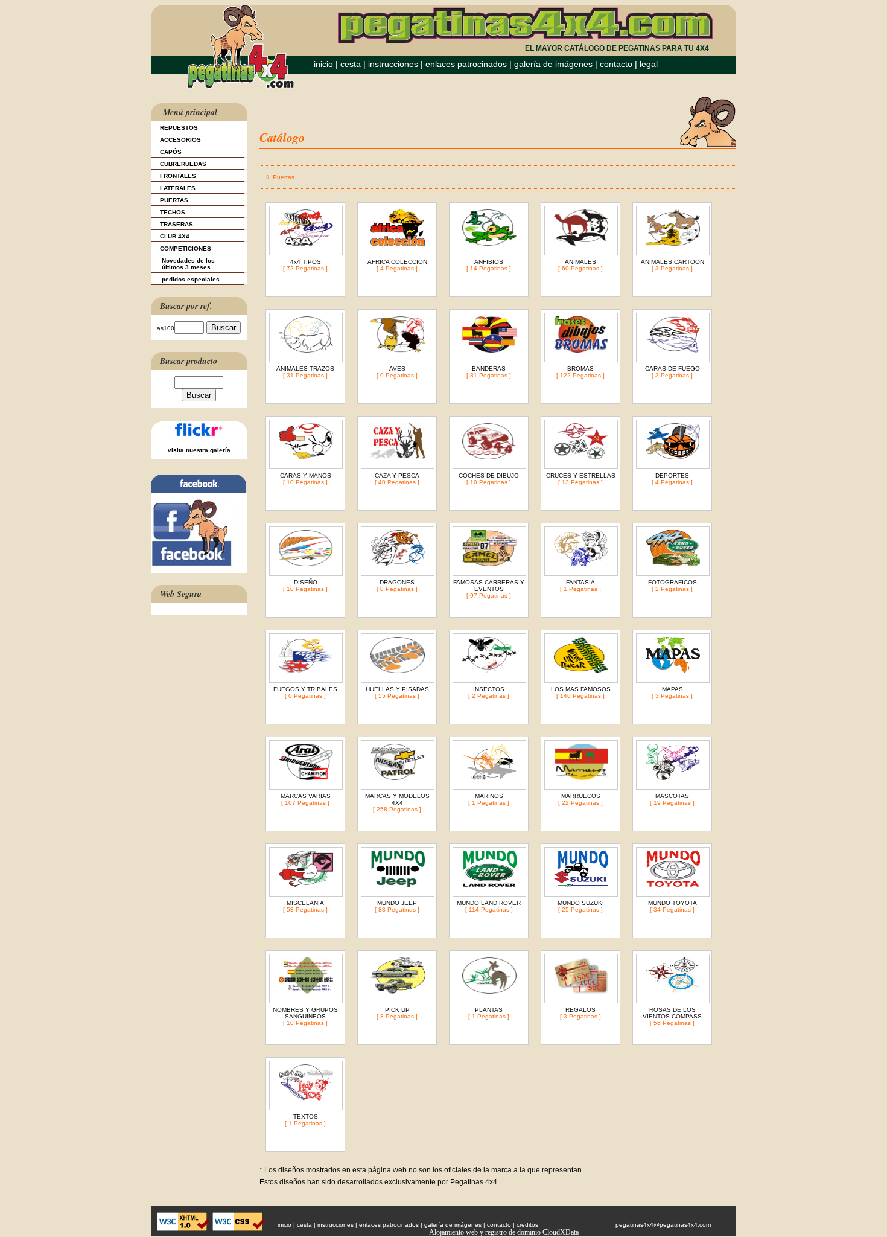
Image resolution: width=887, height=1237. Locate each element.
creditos (527, 1224)
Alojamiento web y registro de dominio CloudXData (504, 1232)
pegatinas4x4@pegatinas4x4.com (663, 1224)
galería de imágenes (553, 64)
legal (649, 64)
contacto (616, 64)
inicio (323, 64)
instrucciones (393, 64)
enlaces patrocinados (466, 64)
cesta (351, 64)
